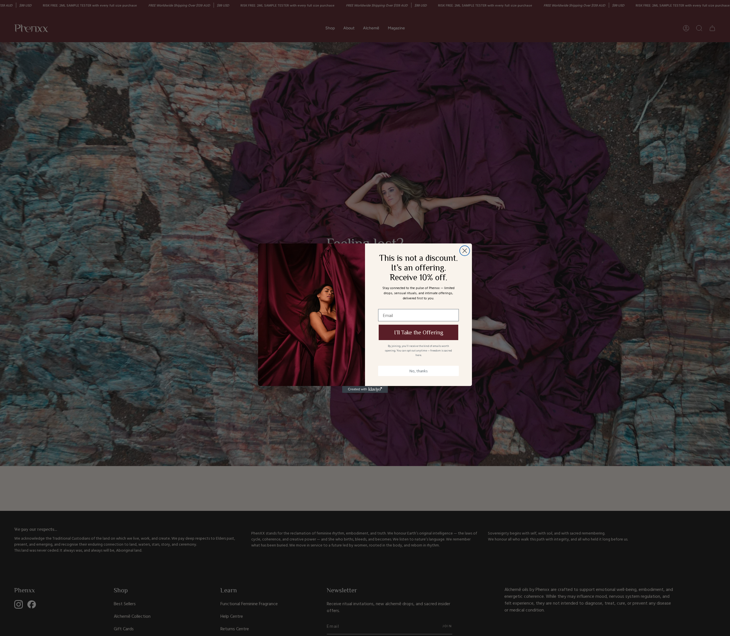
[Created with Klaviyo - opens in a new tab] (365, 389)
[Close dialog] (465, 251)
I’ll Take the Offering (418, 332)
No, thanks (418, 371)
